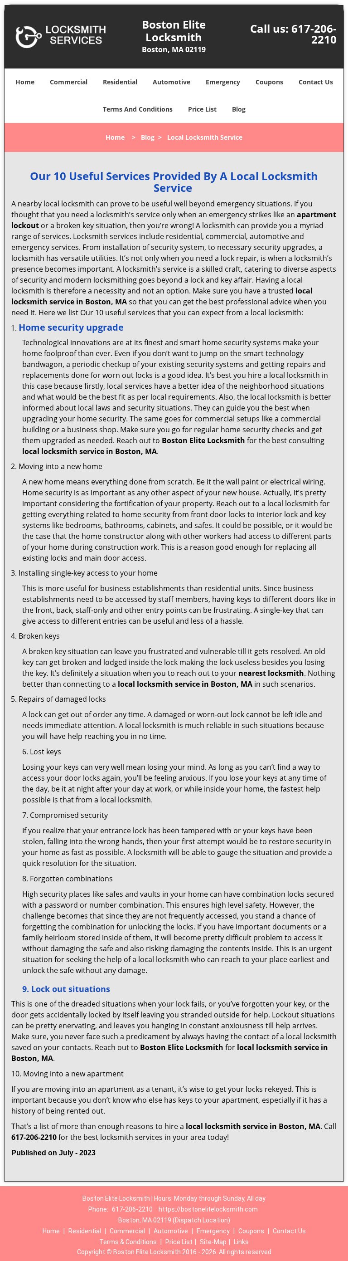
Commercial (68, 82)
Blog (239, 109)
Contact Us (316, 82)
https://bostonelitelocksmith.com (208, 1209)
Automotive (171, 82)
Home (24, 82)
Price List (202, 109)
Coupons (269, 82)
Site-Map (213, 1242)
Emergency (223, 82)
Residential (120, 82)
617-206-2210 (314, 34)
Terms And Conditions (138, 109)
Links (241, 1242)
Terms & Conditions (128, 1242)
